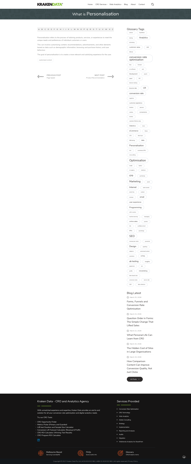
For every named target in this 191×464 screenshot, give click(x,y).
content (142, 192)
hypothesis (142, 32)
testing (131, 38)
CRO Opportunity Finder (47, 422)
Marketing (135, 181)
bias (130, 65)
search (145, 74)
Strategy (122, 424)
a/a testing (131, 42)
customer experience (135, 103)
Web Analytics (115, 4)
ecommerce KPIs (142, 150)
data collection (141, 284)
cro (131, 175)
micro (143, 126)
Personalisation (136, 145)
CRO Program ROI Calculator (49, 435)
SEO (132, 236)
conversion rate (136, 93)
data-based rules (133, 275)
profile (130, 271)
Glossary (130, 452)
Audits (121, 434)
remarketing (143, 271)
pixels (148, 182)
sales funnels (146, 187)
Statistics (132, 126)
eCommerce (133, 131)
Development (133, 74)
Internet (132, 187)
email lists (131, 192)
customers (131, 256)
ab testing (133, 261)
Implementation (124, 427)
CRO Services (101, 4)
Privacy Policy (133, 461)
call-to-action (132, 212)
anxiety (131, 116)
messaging (146, 216)
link (130, 226)
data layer (140, 135)
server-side (146, 280)
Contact (142, 4)
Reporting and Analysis (127, 431)
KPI (139, 78)
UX (144, 87)
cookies (131, 112)
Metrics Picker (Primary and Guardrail (52, 424)
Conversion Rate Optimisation (129, 409)
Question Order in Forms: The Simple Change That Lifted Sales (140, 322)
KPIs (130, 231)
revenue (131, 197)
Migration (122, 438)
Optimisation (137, 160)
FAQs (88, 452)
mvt (130, 150)
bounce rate (133, 88)
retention (143, 170)
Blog (126, 4)
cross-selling (132, 155)
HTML (143, 256)
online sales (133, 221)
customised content (45, 60)
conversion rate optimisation (138, 58)
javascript (147, 241)
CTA (130, 135)
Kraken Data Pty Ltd (74, 461)
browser (140, 65)
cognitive (131, 98)
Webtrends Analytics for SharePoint (131, 442)
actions (131, 32)
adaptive (131, 251)
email (142, 197)
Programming (135, 207)
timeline (131, 107)
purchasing (142, 176)
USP (130, 284)
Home (90, 4)
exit (143, 69)
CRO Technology (124, 413)
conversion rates (133, 280)
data (142, 140)
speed (130, 78)
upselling (145, 246)
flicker (146, 131)
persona (142, 107)
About (133, 4)
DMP (148, 47)
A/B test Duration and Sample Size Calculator (55, 427)
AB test (131, 52)
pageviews (132, 266)
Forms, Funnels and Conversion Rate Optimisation (137, 305)
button (140, 165)
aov (142, 266)
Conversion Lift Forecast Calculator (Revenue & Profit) (58, 430)
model (130, 165)
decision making (133, 83)
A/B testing (132, 140)
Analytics (143, 37)
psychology (141, 231)
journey (146, 221)
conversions (143, 112)
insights (147, 262)
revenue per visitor (134, 241)
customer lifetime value (135, 121)
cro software (132, 69)
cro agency (132, 170)
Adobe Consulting (125, 420)
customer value (134, 47)
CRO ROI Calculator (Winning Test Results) (54, 432)
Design (132, 246)
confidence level (141, 226)
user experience (135, 202)
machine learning (133, 216)
